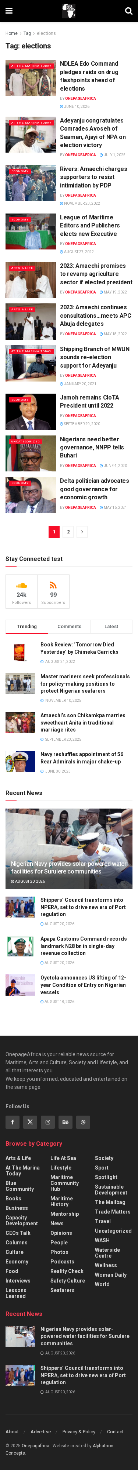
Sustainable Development (111, 1190)
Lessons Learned (16, 1293)
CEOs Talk (18, 1233)
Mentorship (64, 1214)
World (102, 1284)
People (59, 1242)
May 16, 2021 (115, 508)
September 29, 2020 (81, 424)
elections (46, 33)
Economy (20, 171)
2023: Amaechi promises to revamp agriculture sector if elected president (96, 274)
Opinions (61, 1233)
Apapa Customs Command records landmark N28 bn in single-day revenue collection (83, 946)
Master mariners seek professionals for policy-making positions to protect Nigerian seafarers (85, 684)
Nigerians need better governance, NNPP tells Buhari (92, 447)
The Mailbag (110, 1202)
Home (12, 33)
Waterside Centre (107, 1253)
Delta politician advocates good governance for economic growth (94, 489)
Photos (59, 1252)
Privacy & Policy (79, 1431)
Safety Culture (67, 1281)
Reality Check (67, 1271)
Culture (15, 1252)
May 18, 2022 (115, 334)
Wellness (106, 1265)
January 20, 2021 (79, 384)
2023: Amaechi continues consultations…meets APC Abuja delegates (95, 315)
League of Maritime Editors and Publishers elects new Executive (90, 225)
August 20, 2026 (29, 881)
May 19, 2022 (115, 292)
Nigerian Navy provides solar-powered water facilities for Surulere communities (69, 867)
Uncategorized (25, 441)
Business (17, 1208)
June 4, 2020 (115, 466)
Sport (102, 1168)
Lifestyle (60, 1168)
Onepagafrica (35, 1445)
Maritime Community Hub (64, 1183)
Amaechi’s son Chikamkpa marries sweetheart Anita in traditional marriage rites (82, 722)
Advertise (41, 1431)
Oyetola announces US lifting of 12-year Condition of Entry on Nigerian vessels (83, 985)
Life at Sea (63, 1158)
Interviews (18, 1281)
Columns (17, 1242)
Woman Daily (111, 1275)
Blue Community (20, 1186)
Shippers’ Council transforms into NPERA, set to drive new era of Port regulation (83, 907)
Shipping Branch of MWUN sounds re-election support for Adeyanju (95, 357)
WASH (102, 1240)
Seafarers (62, 1290)
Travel (103, 1221)
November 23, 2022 (81, 203)
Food (12, 1271)
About (12, 1431)
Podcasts (62, 1262)
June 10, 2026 (76, 107)
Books (13, 1198)
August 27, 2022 (78, 252)
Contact (115, 1431)
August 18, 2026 (59, 1002)
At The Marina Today (31, 66)
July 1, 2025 (114, 155)
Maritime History (61, 1201)
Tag (27, 33)
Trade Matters (113, 1212)
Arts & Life (22, 268)
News (57, 1223)
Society (104, 1158)
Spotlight (106, 1177)
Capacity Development (22, 1220)
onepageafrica (80, 98)
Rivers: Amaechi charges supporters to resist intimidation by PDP (93, 177)
